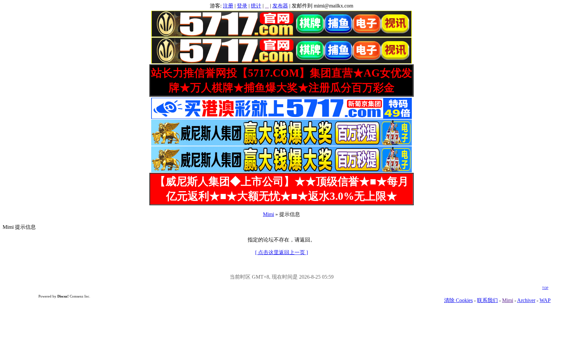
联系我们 (487, 300)
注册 (228, 5)
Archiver (526, 300)
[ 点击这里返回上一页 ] (281, 252)
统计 (256, 5)
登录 (242, 5)
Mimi (268, 214)
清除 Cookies (458, 300)
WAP (545, 300)
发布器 (280, 5)
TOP (545, 288)
